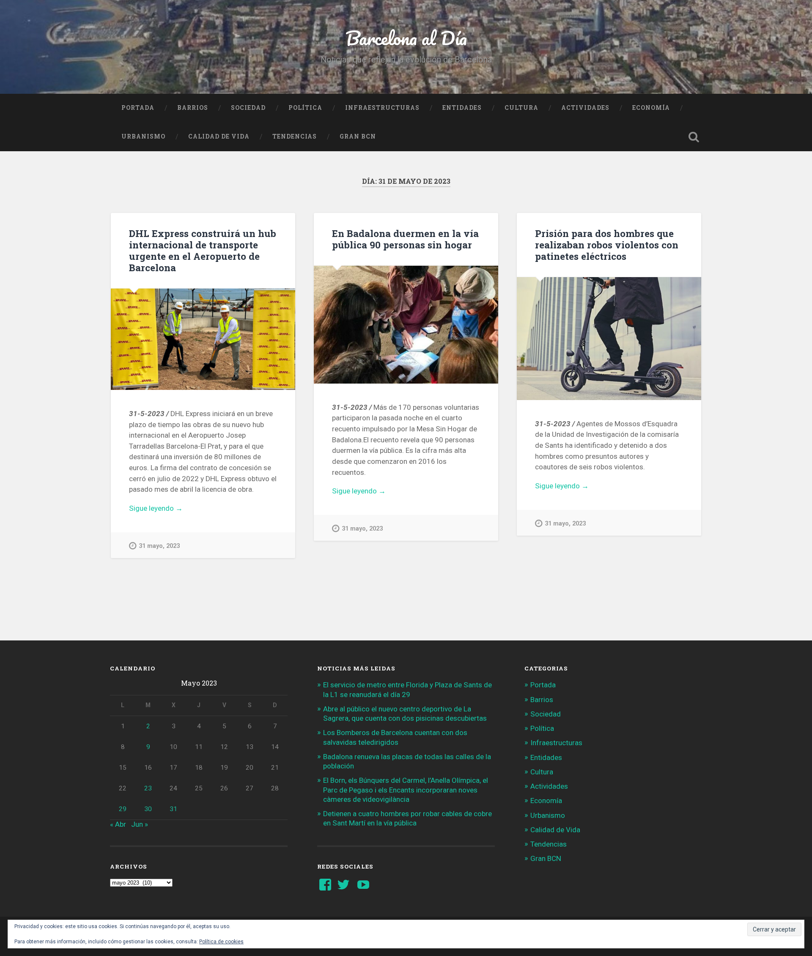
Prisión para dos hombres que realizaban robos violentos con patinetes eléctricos (606, 244)
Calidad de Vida (219, 136)
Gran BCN (358, 136)
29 (122, 809)
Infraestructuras (382, 108)
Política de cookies (221, 942)
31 (173, 809)
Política (305, 108)
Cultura (521, 108)
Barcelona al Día (406, 38)
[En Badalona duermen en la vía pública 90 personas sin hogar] (406, 325)
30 (148, 809)
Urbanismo (143, 136)
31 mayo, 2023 (159, 546)
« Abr (118, 824)
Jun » (139, 824)
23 (148, 788)
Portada (137, 108)
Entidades (462, 108)
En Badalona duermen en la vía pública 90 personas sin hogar (405, 239)
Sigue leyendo (172, 509)
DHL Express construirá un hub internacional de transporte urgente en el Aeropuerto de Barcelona (202, 250)
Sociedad (248, 108)
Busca (693, 137)
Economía (651, 108)
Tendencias (294, 136)
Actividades (585, 108)
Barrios (192, 108)
